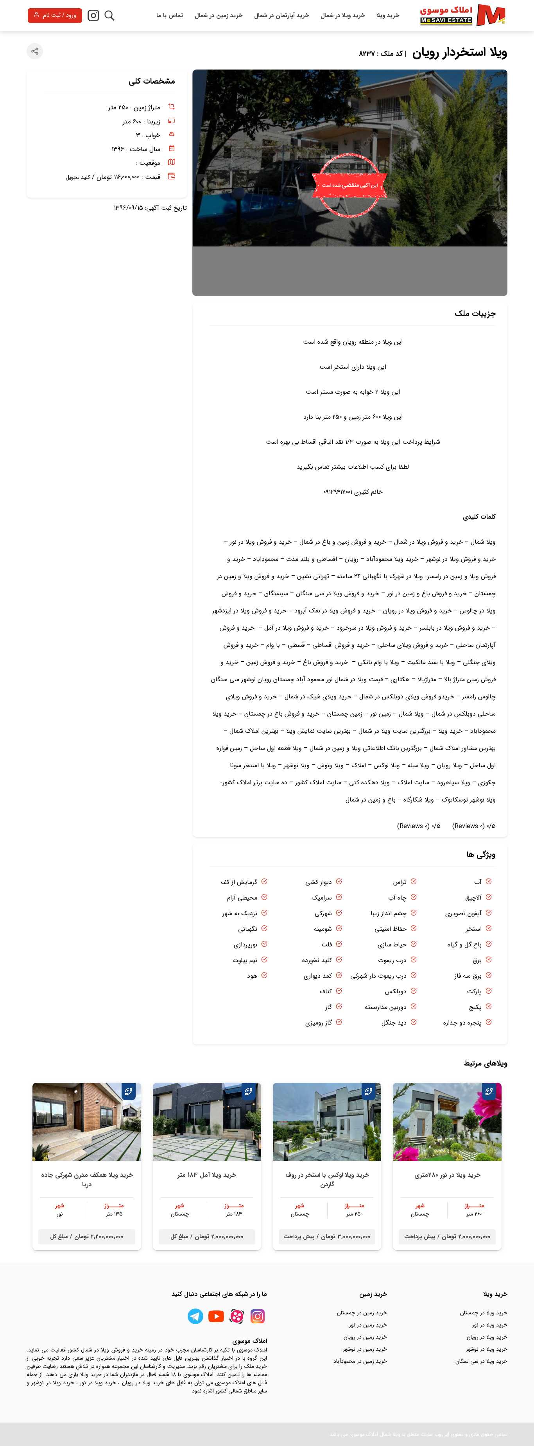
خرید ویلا (387, 15)
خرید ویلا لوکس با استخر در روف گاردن (327, 1179)
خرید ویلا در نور (489, 1325)
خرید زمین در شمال (218, 15)
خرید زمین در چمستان (362, 1313)
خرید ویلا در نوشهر (486, 1349)
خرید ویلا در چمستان (483, 1313)
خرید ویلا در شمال (343, 15)
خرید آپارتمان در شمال (281, 15)
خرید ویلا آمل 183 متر (206, 1175)
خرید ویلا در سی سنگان (481, 1361)
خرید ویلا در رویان (487, 1337)
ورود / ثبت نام (59, 15)
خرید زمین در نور (368, 1325)
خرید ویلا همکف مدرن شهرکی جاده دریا (87, 1179)
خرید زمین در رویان (365, 1337)
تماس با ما (169, 15)
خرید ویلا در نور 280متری (447, 1175)
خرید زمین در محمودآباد (360, 1361)
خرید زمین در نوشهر (365, 1349)
